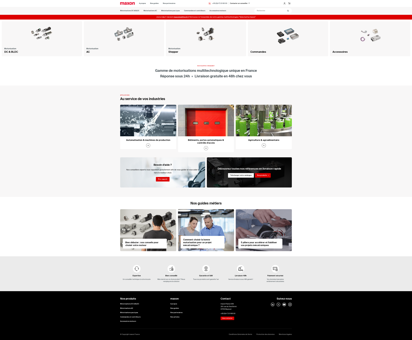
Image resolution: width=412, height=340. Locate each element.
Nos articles (174, 317)
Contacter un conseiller (239, 3)
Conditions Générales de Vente (240, 334)
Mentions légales (285, 334)
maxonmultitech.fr (181, 17)
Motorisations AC (150, 10)
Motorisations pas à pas (170, 10)
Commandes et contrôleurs (194, 10)
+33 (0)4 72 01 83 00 (219, 3)
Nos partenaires (169, 3)
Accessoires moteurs (218, 10)
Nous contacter (227, 318)
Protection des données (265, 334)
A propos (142, 3)
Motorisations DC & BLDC (129, 10)
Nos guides (154, 3)
